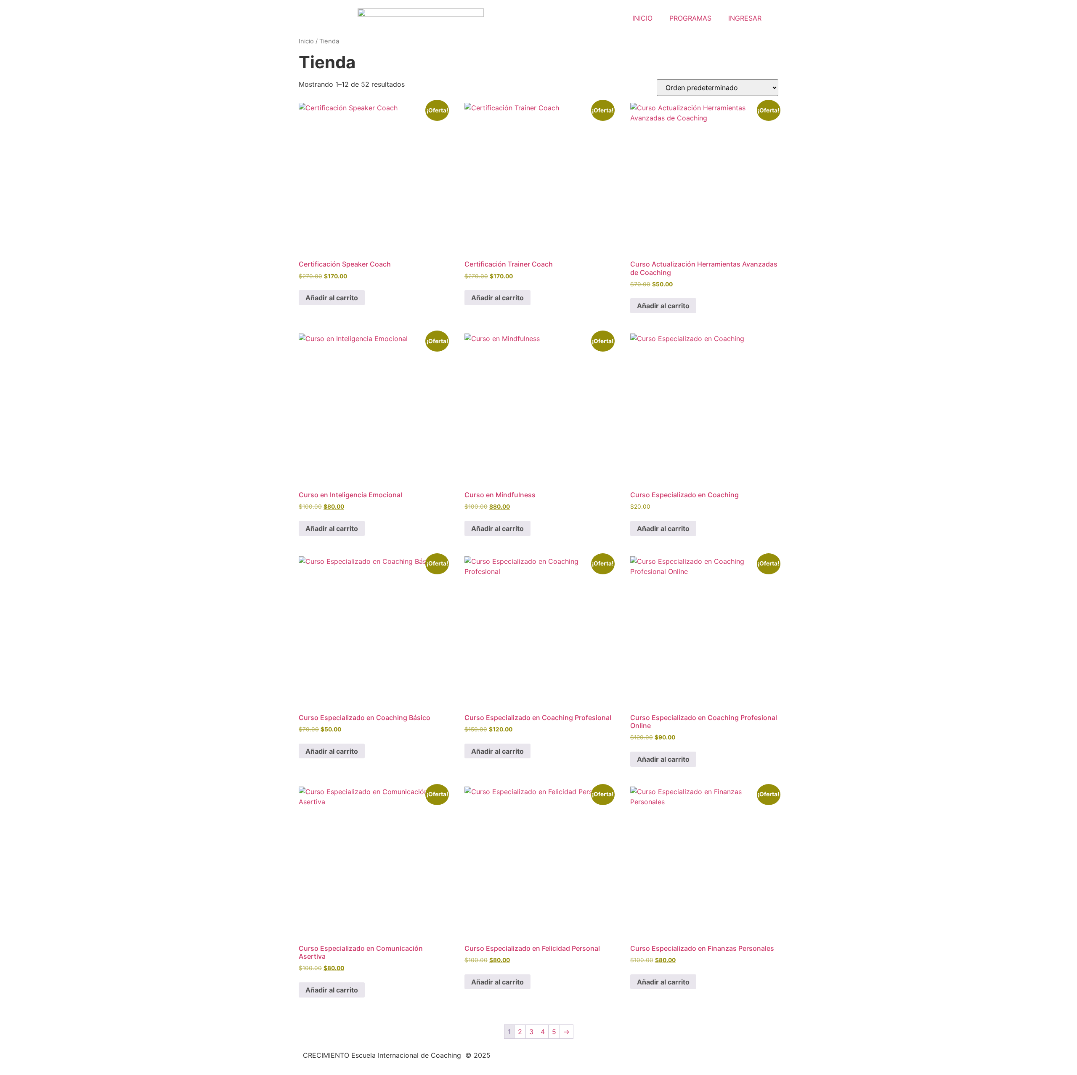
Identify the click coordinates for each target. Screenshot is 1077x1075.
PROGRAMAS (690, 18)
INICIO (642, 18)
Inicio (306, 41)
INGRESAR (744, 18)
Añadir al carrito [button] (331, 297)
